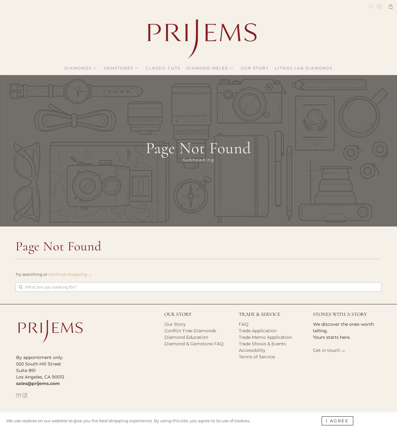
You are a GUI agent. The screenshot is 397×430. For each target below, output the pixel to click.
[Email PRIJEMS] (18, 396)
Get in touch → (329, 350)
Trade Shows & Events (262, 344)
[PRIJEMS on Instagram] (24, 396)
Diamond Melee (207, 68)
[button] (391, 6)
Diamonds (78, 68)
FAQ (243, 324)
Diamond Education (186, 337)
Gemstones (118, 68)
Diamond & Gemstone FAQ (194, 344)
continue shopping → (70, 274)
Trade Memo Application (265, 337)
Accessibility (252, 350)
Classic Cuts (163, 68)
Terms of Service (257, 357)
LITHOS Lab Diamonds (303, 68)
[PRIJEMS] (198, 39)
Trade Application (258, 331)
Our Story (255, 68)
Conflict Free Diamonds (190, 331)
